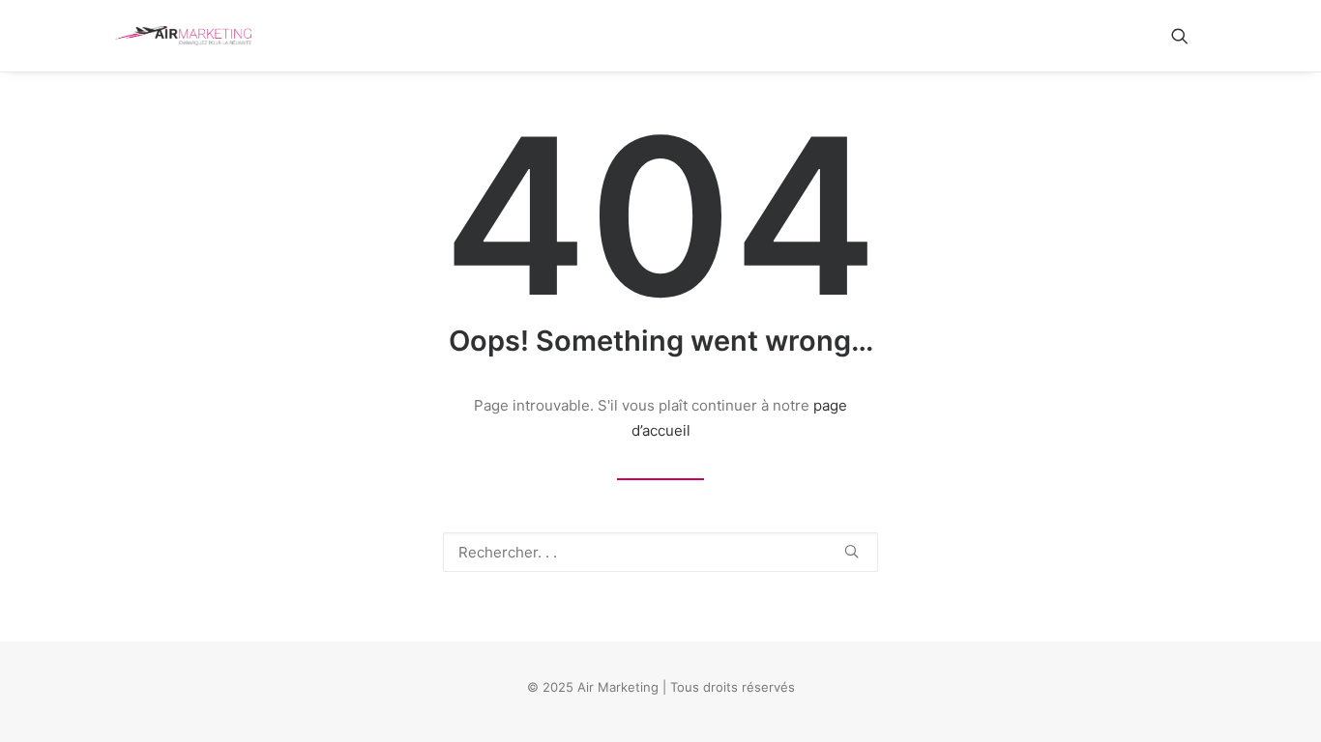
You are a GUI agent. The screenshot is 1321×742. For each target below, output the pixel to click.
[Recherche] (660, 552)
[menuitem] (1188, 35)
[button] (1188, 35)
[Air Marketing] (183, 35)
